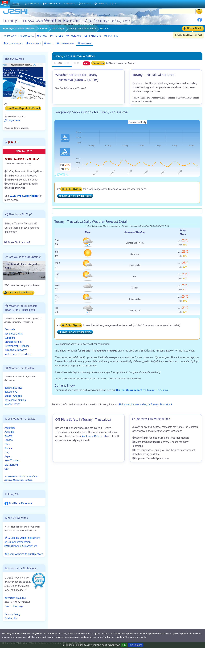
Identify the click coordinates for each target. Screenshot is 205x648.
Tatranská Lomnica (15, 400)
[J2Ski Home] (15, 13)
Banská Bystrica (13, 387)
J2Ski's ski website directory (23, 537)
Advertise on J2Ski (15, 598)
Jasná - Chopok (13, 395)
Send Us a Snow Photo (20, 292)
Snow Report (14, 43)
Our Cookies (135, 645)
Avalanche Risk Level (94, 436)
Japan (7, 456)
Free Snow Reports (23, 108)
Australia (9, 431)
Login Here (13, 120)
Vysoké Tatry (12, 404)
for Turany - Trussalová (142, 390)
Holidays (75, 35)
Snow (19, 28)
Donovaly (9, 329)
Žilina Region (58, 28)
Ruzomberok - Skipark (16, 346)
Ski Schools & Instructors (22, 546)
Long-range (66, 43)
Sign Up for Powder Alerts (76, 195)
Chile (7, 444)
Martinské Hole (13, 341)
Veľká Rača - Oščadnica (17, 354)
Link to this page (13, 606)
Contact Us (10, 618)
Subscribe (98, 63)
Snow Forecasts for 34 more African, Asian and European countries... (21, 478)
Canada (8, 440)
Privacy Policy (12, 614)
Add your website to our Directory (23, 554)
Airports (102, 3)
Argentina (9, 427)
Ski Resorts (33, 3)
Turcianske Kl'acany (15, 350)
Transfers (94, 35)
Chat (116, 3)
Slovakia (44, 28)
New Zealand (11, 460)
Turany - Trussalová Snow (82, 28)
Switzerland (11, 464)
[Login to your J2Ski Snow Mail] (24, 80)
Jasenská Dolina (13, 333)
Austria (8, 436)
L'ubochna (9, 337)
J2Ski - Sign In (194, 28)
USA (6, 468)
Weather (86, 43)
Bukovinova (10, 391)
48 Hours (35, 43)
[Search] (199, 11)
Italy (7, 452)
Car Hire (112, 35)
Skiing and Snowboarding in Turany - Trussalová (145, 404)
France (8, 448)
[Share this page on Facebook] (200, 21)
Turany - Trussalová (20, 35)
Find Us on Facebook (20, 503)
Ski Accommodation (19, 542)
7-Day (50, 43)
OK (124, 645)
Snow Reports (52, 3)
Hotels (58, 35)
